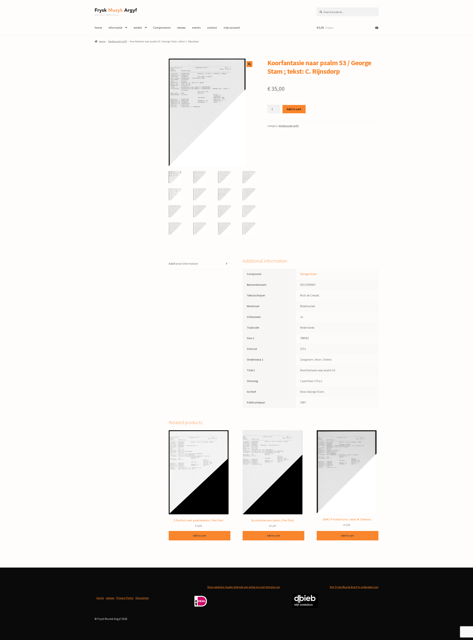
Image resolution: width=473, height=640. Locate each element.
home (98, 27)
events (196, 27)
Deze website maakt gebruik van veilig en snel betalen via (243, 587)
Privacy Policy (125, 598)
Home (102, 41)
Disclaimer (142, 598)
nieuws (181, 27)
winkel (138, 27)
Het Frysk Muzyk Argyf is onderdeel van (354, 587)
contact (212, 27)
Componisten (162, 27)
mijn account (232, 27)
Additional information (183, 263)
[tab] (199, 263)
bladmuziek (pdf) (117, 41)
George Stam (308, 274)
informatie (115, 27)
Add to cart (294, 109)
